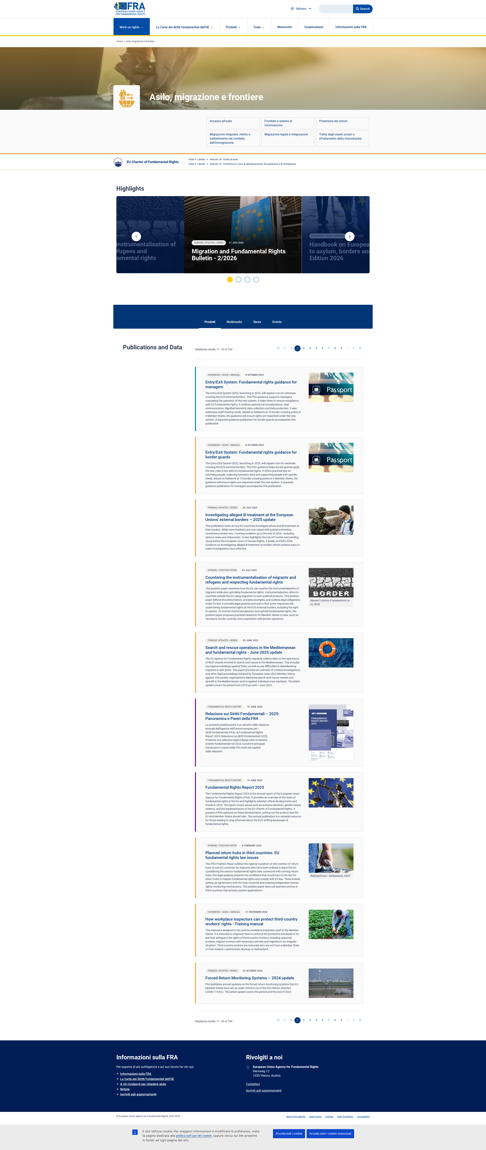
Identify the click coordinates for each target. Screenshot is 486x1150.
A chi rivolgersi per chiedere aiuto (143, 1084)
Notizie (125, 1089)
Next (349, 236)
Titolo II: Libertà (196, 159)
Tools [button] (257, 27)
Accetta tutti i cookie (289, 1133)
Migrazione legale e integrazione (286, 134)
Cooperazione (313, 27)
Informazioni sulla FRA (351, 27)
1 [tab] (230, 279)
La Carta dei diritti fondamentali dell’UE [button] (182, 27)
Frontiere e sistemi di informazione (278, 123)
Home (120, 41)
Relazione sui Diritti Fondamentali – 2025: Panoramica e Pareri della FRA (242, 716)
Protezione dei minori (333, 121)
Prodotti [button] (231, 27)
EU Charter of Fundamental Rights (153, 162)
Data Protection (345, 1116)
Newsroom (284, 27)
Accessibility (363, 1116)
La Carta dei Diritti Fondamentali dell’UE (147, 1079)
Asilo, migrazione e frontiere (140, 41)
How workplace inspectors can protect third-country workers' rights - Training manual (251, 921)
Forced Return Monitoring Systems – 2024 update (249, 978)
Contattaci (253, 1084)
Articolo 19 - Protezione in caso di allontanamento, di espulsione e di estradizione (253, 164)
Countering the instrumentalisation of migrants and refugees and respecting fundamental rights (250, 579)
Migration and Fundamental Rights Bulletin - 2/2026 (239, 255)
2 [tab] (238, 279)
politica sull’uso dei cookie (193, 1135)
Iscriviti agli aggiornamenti (138, 1094)
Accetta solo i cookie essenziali (330, 1133)
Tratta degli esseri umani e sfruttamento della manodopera (340, 136)
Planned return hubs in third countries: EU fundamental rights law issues (242, 855)
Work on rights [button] (129, 27)
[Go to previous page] (285, 348)
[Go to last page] (360, 348)
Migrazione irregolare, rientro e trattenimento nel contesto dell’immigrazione (230, 139)
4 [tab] (256, 279)
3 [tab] (247, 279)
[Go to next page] (354, 348)
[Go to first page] (279, 348)
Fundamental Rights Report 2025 (234, 787)
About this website (295, 1116)
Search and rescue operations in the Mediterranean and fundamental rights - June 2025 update (250, 650)
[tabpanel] (243, 234)
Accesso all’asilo (221, 121)
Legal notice (315, 1116)
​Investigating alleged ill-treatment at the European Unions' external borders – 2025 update (249, 517)
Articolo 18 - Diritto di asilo (224, 159)
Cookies (329, 1116)
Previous (136, 236)
